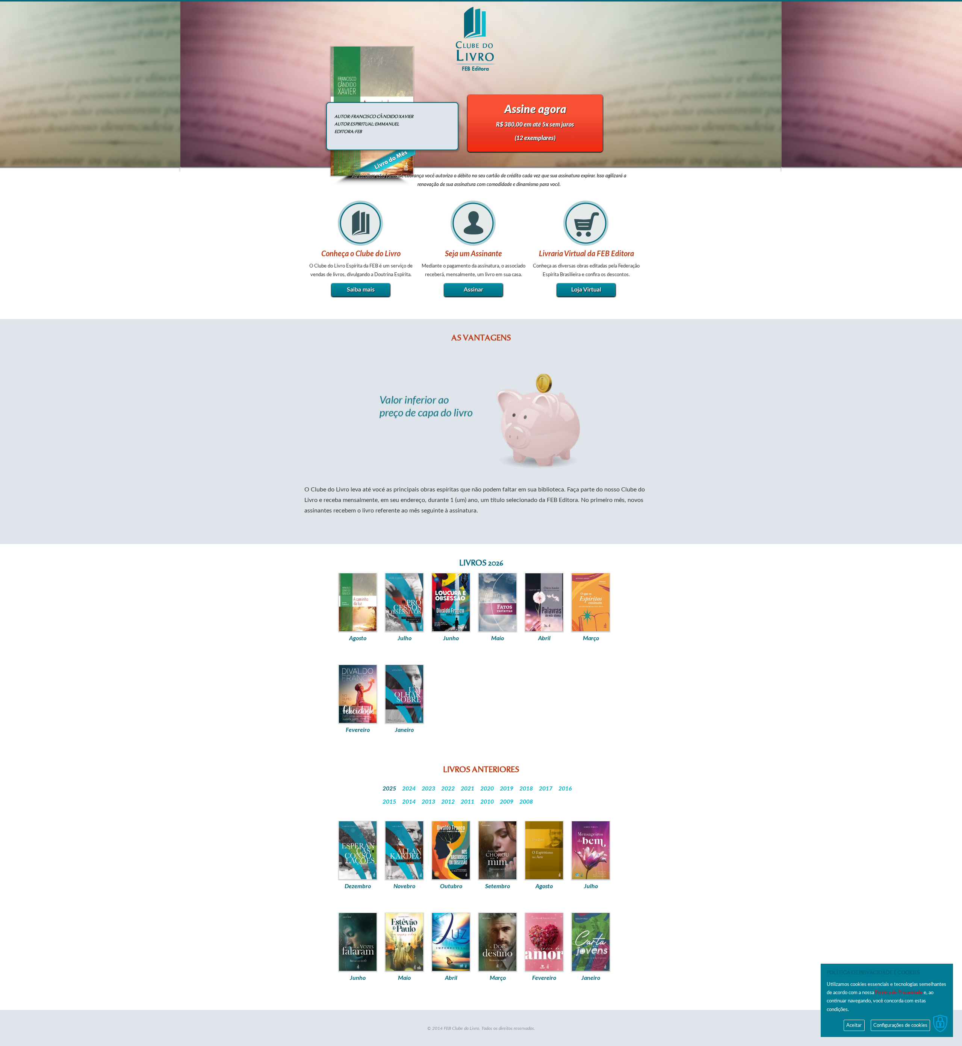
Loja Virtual (586, 290)
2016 (565, 789)
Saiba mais (361, 290)
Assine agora (535, 122)
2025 (389, 789)
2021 (467, 789)
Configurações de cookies (900, 1025)
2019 (506, 789)
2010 (487, 802)
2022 (448, 789)
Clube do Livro (475, 39)
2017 (545, 789)
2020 (487, 789)
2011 (467, 802)
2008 (526, 802)
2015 (389, 802)
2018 (526, 789)
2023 (428, 789)
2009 (506, 802)
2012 (448, 802)
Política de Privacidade (898, 992)
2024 (409, 789)
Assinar (473, 290)
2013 (428, 802)
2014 (409, 802)
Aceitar (854, 1025)
